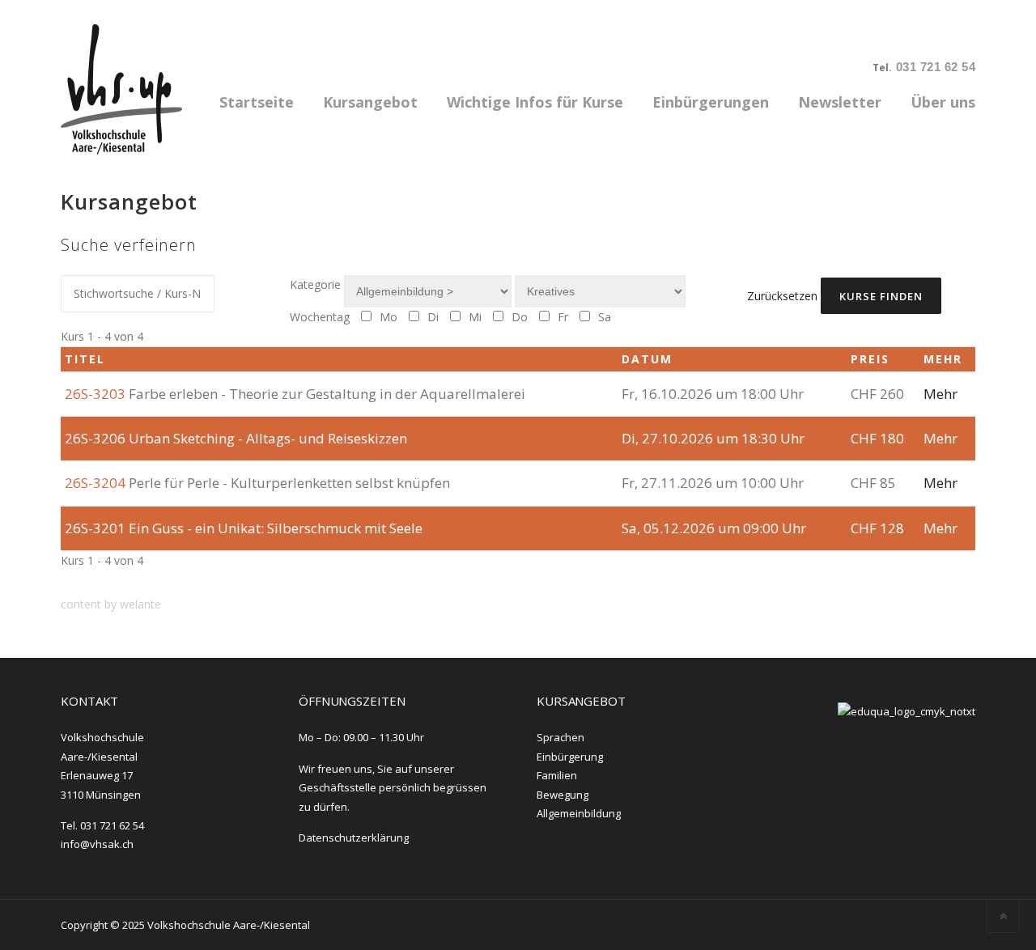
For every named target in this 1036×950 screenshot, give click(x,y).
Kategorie (315, 284)
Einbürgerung (570, 756)
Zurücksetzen (782, 295)
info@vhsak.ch (97, 844)
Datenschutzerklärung (354, 837)
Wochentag (320, 316)
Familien (557, 775)
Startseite (256, 102)
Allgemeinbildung (579, 813)
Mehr (940, 393)
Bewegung (562, 794)
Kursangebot (370, 102)
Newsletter (839, 102)
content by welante (111, 604)
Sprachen (560, 737)
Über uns (943, 102)
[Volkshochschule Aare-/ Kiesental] (121, 87)
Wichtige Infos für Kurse (535, 102)
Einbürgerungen (710, 102)
